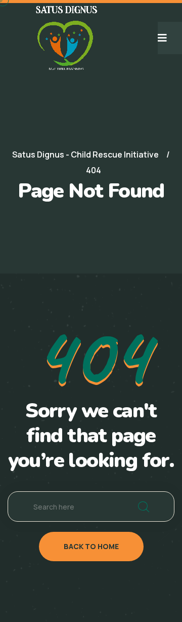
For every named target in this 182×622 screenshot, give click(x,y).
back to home (91, 546)
